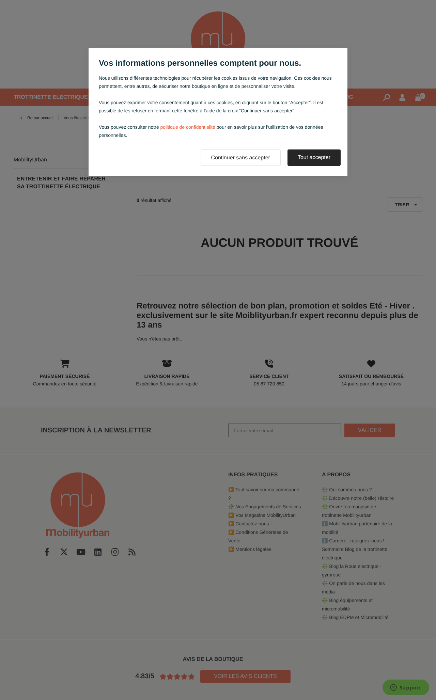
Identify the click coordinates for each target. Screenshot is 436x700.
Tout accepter (314, 157)
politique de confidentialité (187, 127)
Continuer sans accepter (240, 158)
